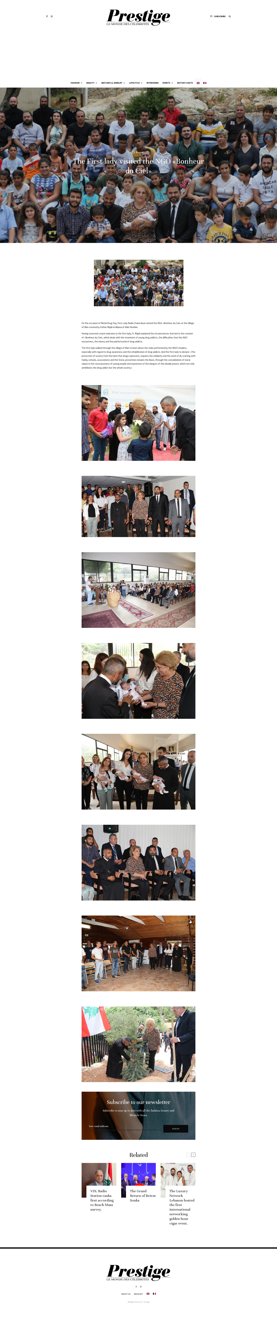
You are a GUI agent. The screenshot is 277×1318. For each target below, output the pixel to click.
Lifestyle (134, 82)
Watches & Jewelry (111, 82)
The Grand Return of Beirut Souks (143, 1195)
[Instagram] (51, 16)
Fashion (75, 82)
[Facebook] (47, 16)
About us (125, 1294)
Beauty (90, 82)
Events (166, 82)
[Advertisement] (138, 54)
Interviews (153, 82)
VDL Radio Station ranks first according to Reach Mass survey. (101, 1200)
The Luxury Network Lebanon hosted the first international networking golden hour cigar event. (181, 1207)
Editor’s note (185, 82)
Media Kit (138, 1294)
